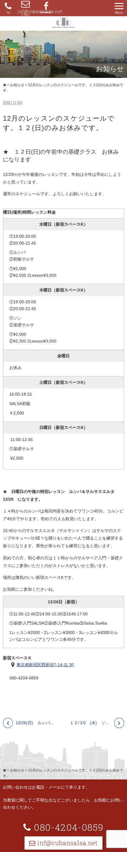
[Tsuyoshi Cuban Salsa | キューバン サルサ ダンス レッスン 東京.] (4, 85)
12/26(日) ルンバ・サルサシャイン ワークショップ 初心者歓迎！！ (36, 722)
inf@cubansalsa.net (25, 11)
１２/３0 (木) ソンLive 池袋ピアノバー (97, 722)
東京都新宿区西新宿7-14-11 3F (45, 664)
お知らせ (17, 85)
